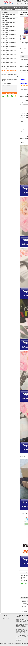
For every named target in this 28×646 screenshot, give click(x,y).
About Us (15, 7)
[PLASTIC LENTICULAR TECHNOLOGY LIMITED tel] (3, 100)
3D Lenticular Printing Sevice (8, 74)
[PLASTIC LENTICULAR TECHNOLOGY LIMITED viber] (17, 97)
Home (3, 7)
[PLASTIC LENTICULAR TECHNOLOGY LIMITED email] (4, 97)
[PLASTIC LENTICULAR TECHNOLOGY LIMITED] (20, 37)
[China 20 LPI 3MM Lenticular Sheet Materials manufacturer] (8, 2)
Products (8, 7)
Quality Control (6, 620)
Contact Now (11, 93)
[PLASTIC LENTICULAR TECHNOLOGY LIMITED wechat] (13, 97)
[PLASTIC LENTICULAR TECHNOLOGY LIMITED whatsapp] (8, 97)
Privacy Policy (3, 643)
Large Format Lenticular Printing (9, 76)
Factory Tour (21, 7)
